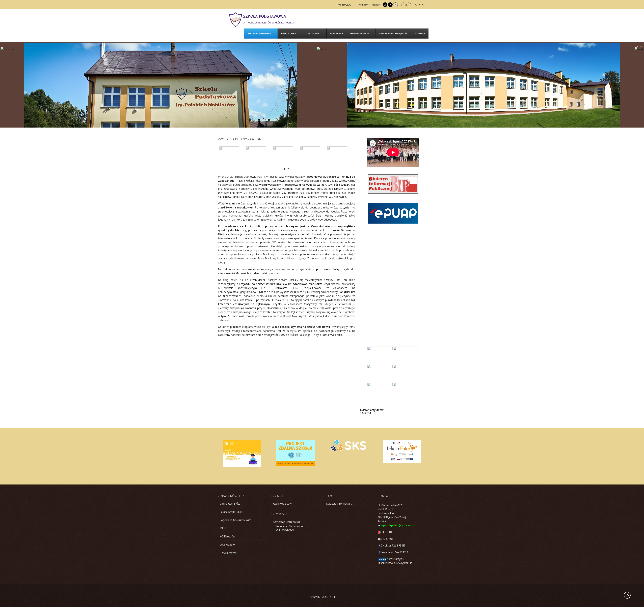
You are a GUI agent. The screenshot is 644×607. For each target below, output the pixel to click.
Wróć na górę (627, 595)
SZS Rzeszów (228, 553)
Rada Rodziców (282, 503)
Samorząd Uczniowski (286, 522)
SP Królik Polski (318, 597)
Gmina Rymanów (230, 503)
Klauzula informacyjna (339, 503)
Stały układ (403, 5)
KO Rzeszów (227, 536)
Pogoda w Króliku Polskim (235, 520)
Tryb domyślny (343, 4)
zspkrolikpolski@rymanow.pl (398, 525)
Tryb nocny (362, 4)
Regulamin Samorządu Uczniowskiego (289, 528)
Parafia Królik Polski (231, 511)
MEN (223, 528)
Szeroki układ (408, 5)
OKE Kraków (227, 544)
